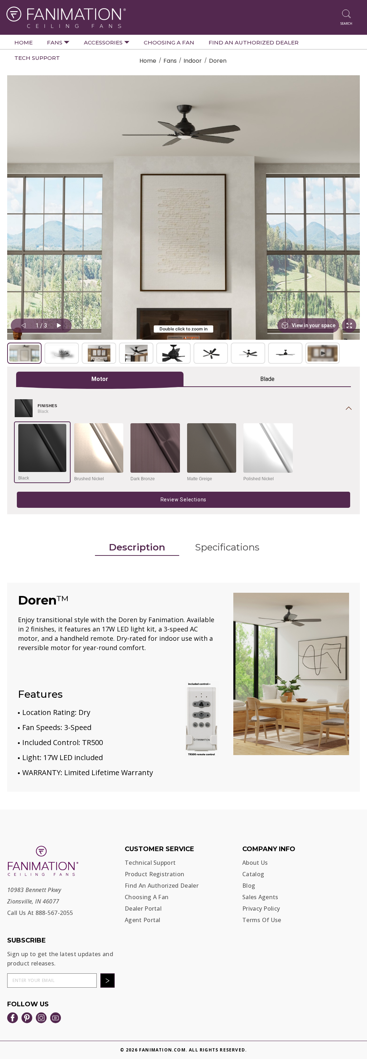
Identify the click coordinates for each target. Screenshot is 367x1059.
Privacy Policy (261, 908)
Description (137, 547)
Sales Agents (260, 897)
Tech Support (37, 57)
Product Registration (154, 874)
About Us (255, 863)
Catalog (253, 874)
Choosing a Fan (169, 42)
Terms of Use (261, 920)
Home (23, 42)
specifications (227, 547)
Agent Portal (143, 920)
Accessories (104, 42)
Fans (55, 42)
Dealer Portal (143, 908)
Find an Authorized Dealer (254, 42)
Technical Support (150, 863)
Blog (248, 885)
